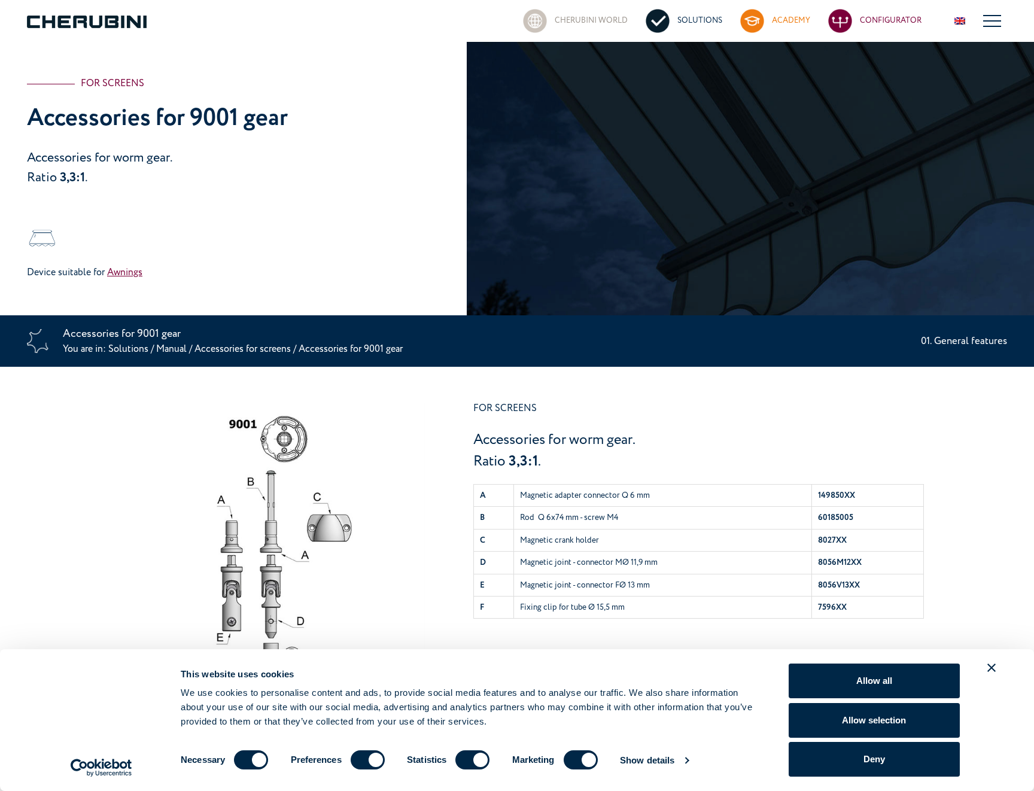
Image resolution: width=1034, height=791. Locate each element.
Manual (171, 348)
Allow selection (874, 720)
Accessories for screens (243, 348)
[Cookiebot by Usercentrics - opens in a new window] (101, 768)
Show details (647, 760)
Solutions (129, 348)
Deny (874, 759)
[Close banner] (991, 668)
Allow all (874, 681)
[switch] (368, 759)
